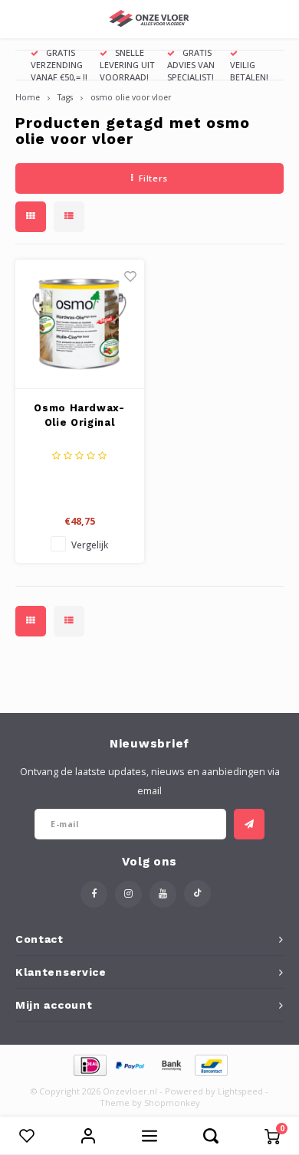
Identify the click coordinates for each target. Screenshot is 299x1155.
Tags (65, 97)
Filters (153, 178)
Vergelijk (89, 544)
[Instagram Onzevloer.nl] (128, 894)
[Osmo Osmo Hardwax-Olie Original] (79, 324)
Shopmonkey (172, 1102)
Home (27, 97)
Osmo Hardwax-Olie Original (79, 415)
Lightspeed (240, 1091)
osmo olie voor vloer (130, 97)
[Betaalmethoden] (89, 1064)
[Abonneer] (249, 824)
